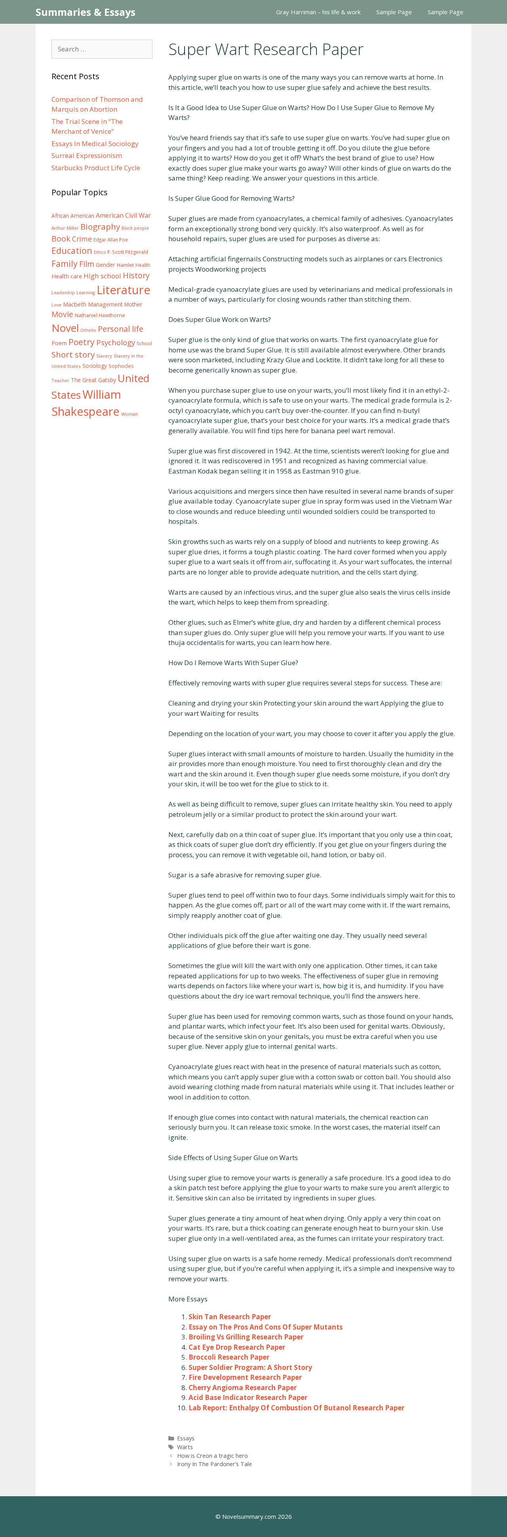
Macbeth (74, 304)
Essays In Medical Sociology (95, 143)
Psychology (115, 342)
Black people (135, 228)
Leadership (63, 292)
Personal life (120, 328)
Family (64, 263)
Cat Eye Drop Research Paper (237, 1347)
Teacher (60, 380)
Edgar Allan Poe (110, 239)
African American (72, 215)
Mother (133, 304)
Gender (105, 264)
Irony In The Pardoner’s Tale (214, 1464)
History (136, 275)
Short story (73, 354)
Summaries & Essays (85, 12)
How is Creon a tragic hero (212, 1455)
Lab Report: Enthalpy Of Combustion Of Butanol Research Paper (296, 1407)
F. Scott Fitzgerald (127, 252)
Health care (66, 276)
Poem (59, 343)
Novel (65, 328)
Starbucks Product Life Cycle (95, 167)
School (144, 343)
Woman (129, 414)
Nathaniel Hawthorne (100, 315)
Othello (88, 330)
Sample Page (394, 12)
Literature (124, 290)
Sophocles (121, 365)
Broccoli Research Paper (229, 1357)
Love (56, 305)
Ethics (100, 252)
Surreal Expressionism (86, 155)
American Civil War (123, 215)
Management (105, 304)
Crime (82, 238)
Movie (62, 314)
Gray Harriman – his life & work (318, 12)
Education (71, 250)
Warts (185, 1447)
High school (102, 275)
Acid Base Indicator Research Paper (248, 1397)
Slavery (104, 356)
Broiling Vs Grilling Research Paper (246, 1336)
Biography (100, 226)
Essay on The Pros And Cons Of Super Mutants (266, 1327)
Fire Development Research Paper (245, 1377)
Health (142, 265)
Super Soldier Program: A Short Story (250, 1367)
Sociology (94, 365)
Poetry (82, 342)
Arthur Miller (65, 228)
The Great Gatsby (93, 380)
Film (86, 264)
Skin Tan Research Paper (230, 1316)
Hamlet (125, 264)
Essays (185, 1438)
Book (61, 238)
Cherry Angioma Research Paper (243, 1387)
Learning (85, 292)
